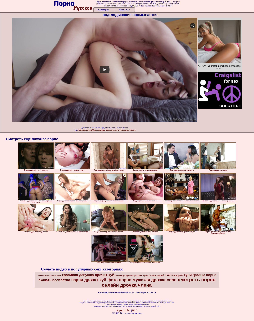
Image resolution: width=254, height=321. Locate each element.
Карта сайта (124, 310)
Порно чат (124, 10)
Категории (103, 10)
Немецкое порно (128, 130)
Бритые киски (85, 130)
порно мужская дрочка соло (148, 280)
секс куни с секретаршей (151, 275)
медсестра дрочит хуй (126, 275)
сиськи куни (174, 275)
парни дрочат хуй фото (94, 280)
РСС (134, 310)
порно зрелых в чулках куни (49, 275)
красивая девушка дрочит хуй (88, 275)
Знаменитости (112, 130)
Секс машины (98, 130)
